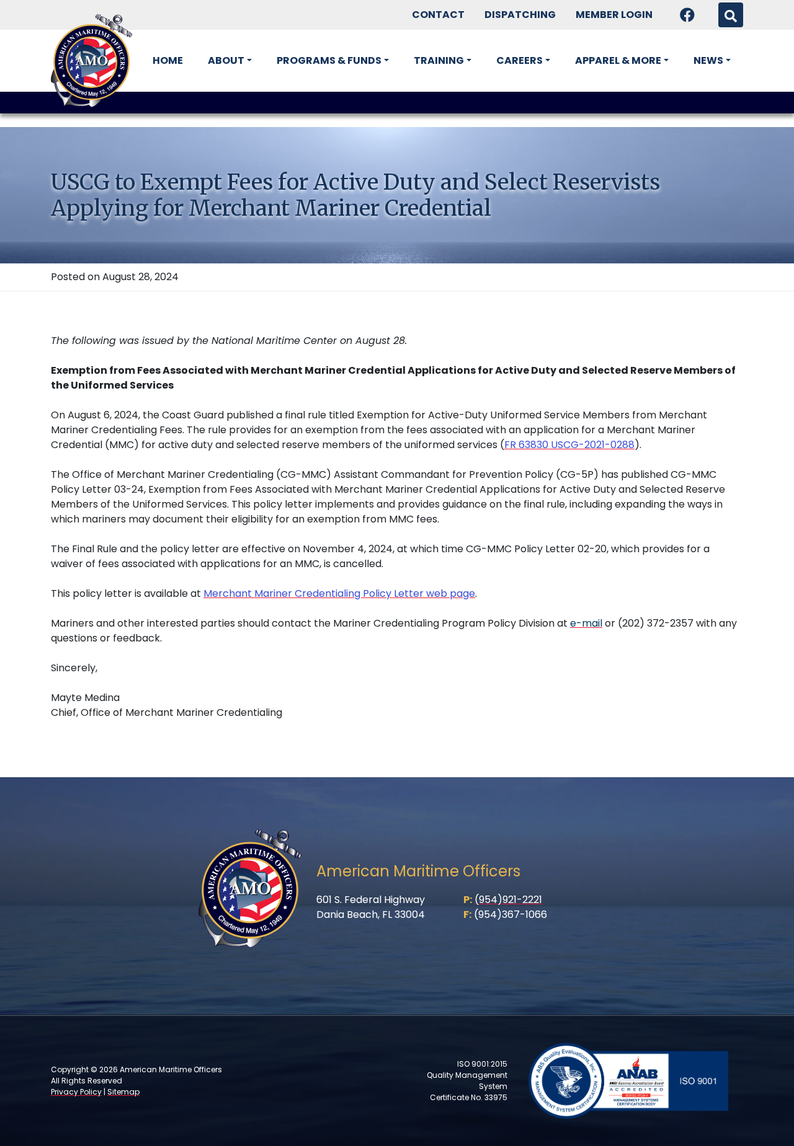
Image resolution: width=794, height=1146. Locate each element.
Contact (438, 14)
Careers (519, 60)
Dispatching (520, 14)
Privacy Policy (76, 1091)
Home (168, 60)
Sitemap (123, 1091)
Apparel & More (618, 60)
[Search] (730, 14)
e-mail (586, 623)
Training (439, 60)
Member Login (614, 14)
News (708, 60)
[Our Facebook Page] (687, 15)
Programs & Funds (329, 60)
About (226, 60)
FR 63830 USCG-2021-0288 (569, 445)
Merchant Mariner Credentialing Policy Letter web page (339, 593)
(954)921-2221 (508, 900)
